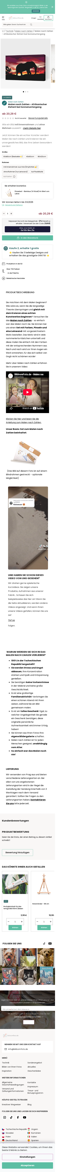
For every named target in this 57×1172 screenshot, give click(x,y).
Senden (28, 1023)
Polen (8, 1136)
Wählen (15, 927)
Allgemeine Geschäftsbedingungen (13, 1083)
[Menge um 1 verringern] (4, 214)
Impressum (33, 1086)
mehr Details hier (32, 128)
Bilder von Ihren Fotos (12, 1067)
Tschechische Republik (16, 1129)
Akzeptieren (27, 1165)
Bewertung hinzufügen (17, 852)
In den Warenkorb (29, 238)
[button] (23, 91)
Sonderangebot (35, 1062)
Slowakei (10, 1133)
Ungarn (34, 1129)
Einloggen (33, 18)
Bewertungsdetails (38, 118)
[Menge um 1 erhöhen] (11, 214)
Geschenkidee (34, 1071)
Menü (3, 19)
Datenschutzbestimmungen (27, 1016)
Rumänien (36, 1133)
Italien (34, 1136)
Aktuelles (32, 1067)
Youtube (50, 944)
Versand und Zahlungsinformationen (13, 1090)
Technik (5, 1062)
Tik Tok (44, 944)
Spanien (35, 1140)
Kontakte (32, 1082)
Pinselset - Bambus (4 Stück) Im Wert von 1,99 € (32, 192)
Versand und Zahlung (14, 205)
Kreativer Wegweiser (11, 1104)
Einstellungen (27, 1156)
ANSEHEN (36, 11)
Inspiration (7, 1071)
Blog (29, 1104)
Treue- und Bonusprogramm (35, 1091)
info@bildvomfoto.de (18, 1049)
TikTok (11, 620)
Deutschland (11, 1140)
